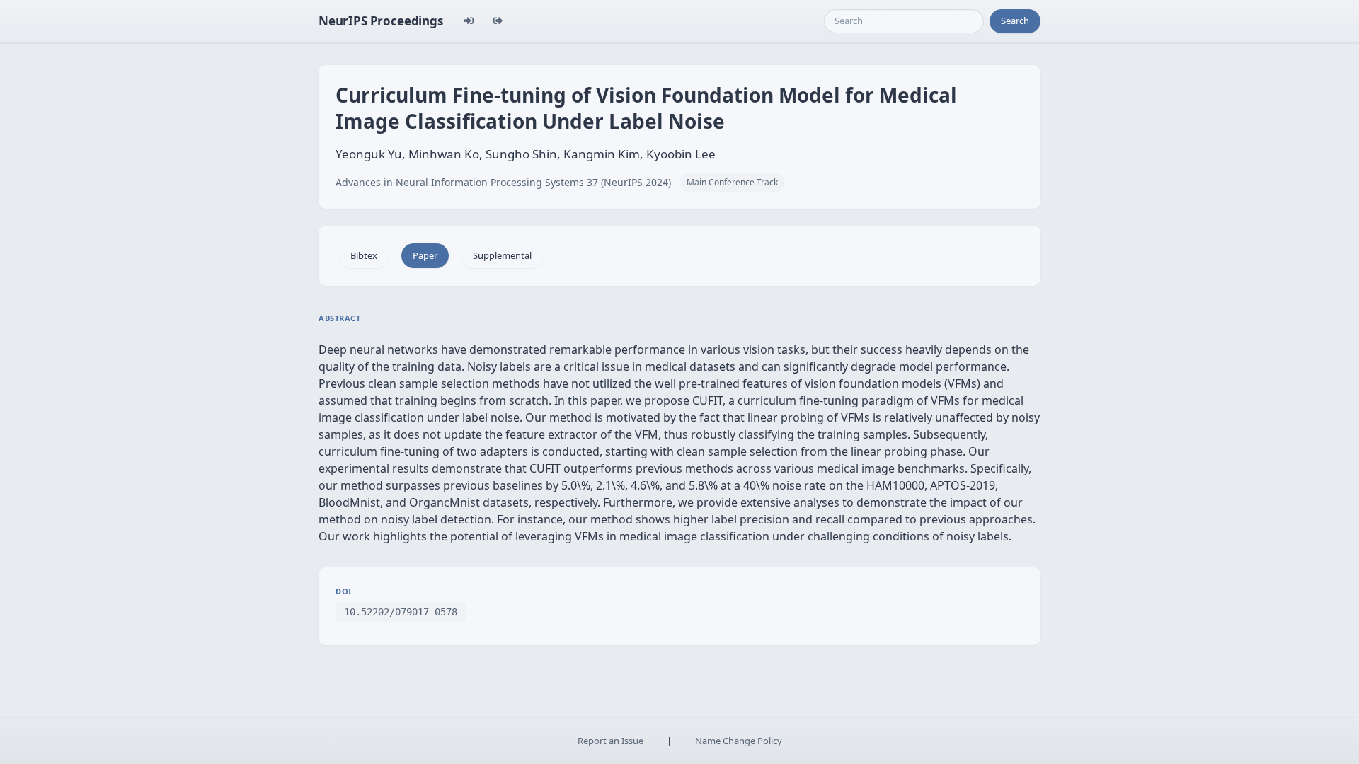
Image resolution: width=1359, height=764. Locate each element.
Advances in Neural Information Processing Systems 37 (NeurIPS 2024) (503, 182)
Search (1015, 20)
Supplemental (502, 255)
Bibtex (363, 255)
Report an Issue (610, 740)
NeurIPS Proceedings (381, 21)
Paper (425, 255)
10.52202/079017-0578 (400, 612)
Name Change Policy (738, 740)
